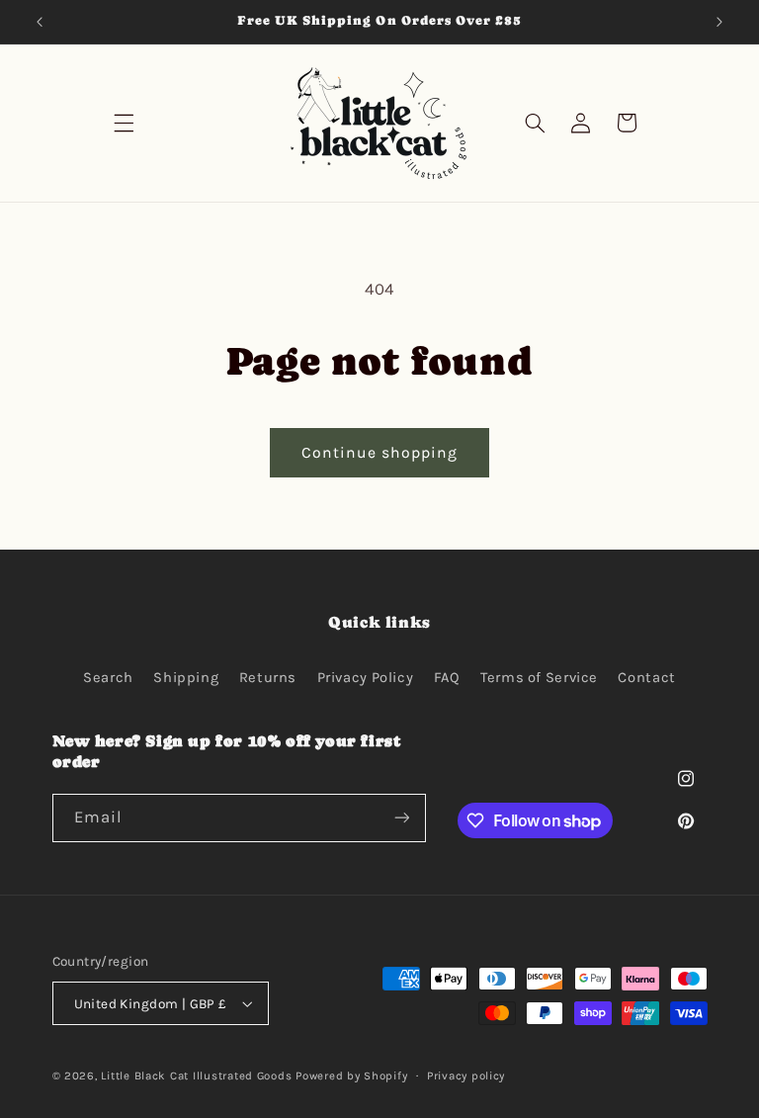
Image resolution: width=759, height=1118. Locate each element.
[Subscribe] (401, 818)
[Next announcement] (719, 21)
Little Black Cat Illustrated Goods (196, 1075)
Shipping (185, 677)
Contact (646, 677)
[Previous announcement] (39, 21)
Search (108, 677)
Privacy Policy (365, 677)
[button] (124, 122)
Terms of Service (539, 677)
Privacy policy (466, 1075)
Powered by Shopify (351, 1075)
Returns (267, 677)
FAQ (447, 677)
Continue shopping (380, 453)
